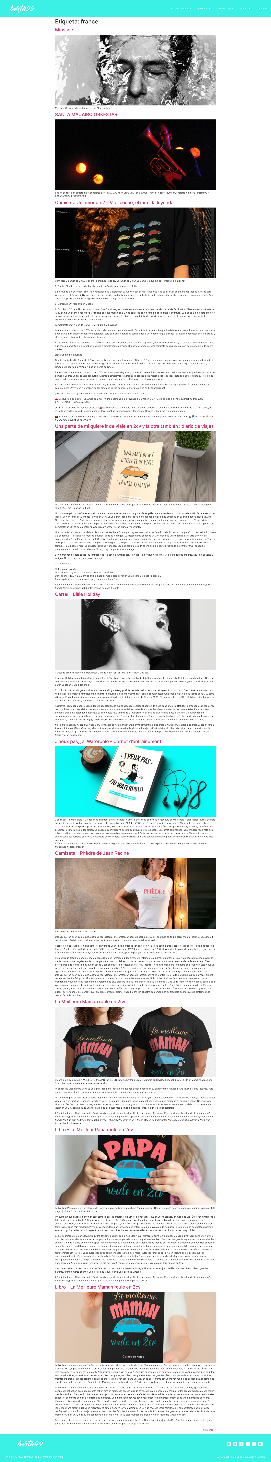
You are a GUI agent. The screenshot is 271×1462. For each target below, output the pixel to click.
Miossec (64, 30)
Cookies (261, 1456)
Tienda (243, 8)
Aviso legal (223, 1456)
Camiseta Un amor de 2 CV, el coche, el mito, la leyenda (114, 202)
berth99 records (225, 8)
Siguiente (209, 1429)
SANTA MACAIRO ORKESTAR (86, 114)
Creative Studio (179, 8)
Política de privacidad (242, 1456)
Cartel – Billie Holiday (77, 594)
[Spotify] (235, 1444)
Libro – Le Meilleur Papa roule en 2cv (94, 1129)
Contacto (262, 8)
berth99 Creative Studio (28, 1456)
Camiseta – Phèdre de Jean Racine (92, 853)
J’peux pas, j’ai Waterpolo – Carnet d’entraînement (108, 741)
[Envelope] (260, 1444)
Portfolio (202, 8)
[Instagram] (254, 1444)
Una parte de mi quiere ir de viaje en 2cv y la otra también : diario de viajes (134, 426)
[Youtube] (229, 1444)
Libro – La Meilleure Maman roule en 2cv (98, 1287)
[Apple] (241, 1444)
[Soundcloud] (248, 1444)
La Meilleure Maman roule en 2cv (90, 1001)
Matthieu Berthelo (52, 1456)
